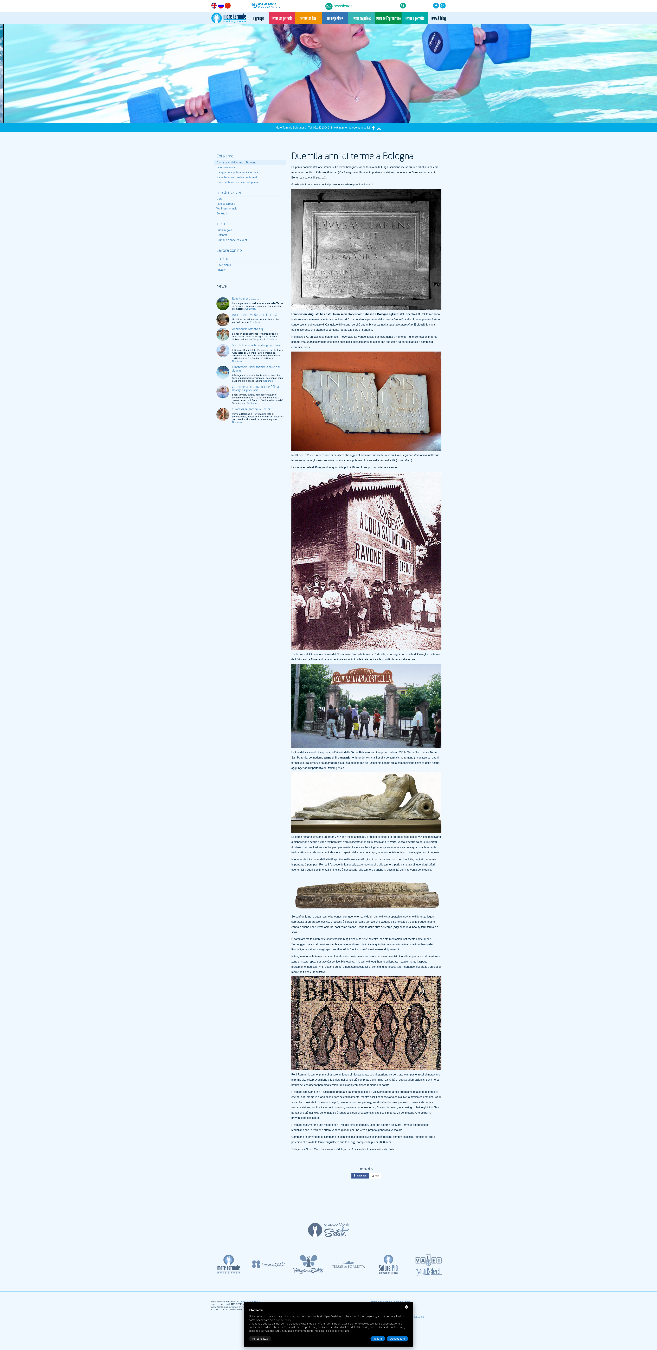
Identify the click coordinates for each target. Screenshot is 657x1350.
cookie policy (283, 1320)
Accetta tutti (397, 1338)
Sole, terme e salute (245, 298)
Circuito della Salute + (249, 1301)
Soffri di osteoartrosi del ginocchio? (256, 345)
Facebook (360, 1175)
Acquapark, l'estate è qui (248, 329)
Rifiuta (378, 1338)
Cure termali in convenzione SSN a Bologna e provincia (255, 388)
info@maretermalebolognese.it (350, 127)
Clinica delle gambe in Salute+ (252, 409)
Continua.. (250, 309)
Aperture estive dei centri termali (254, 314)
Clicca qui (276, 7)
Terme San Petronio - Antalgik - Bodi (390, 1301)
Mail (376, 1175)
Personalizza (260, 1338)
